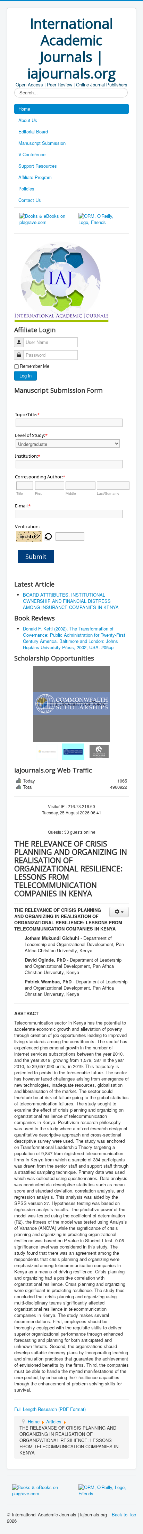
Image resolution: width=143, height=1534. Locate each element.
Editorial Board (33, 131)
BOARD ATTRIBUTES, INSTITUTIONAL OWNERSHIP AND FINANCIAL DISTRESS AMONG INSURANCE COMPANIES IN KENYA (71, 600)
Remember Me (34, 366)
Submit (36, 556)
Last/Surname (108, 493)
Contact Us (29, 200)
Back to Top (124, 1514)
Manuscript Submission (42, 143)
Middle (71, 493)
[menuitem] (45, 751)
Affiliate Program (35, 177)
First (38, 493)
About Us (27, 120)
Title (19, 493)
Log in (25, 375)
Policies (26, 188)
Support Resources (37, 165)
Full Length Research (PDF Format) (50, 1409)
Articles (53, 1421)
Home (24, 108)
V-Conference (31, 154)
